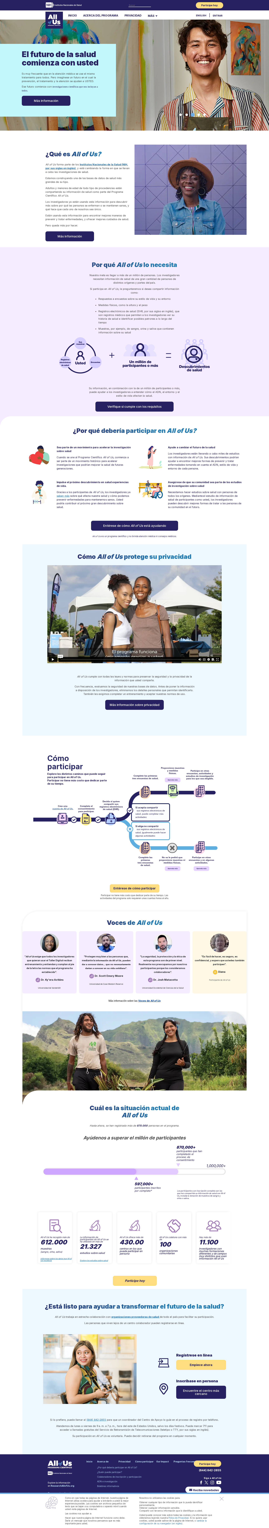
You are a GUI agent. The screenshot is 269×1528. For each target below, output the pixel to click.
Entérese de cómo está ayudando (134, 526)
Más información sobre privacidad (134, 705)
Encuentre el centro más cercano (201, 1392)
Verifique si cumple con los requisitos (134, 406)
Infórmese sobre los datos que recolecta (56, 1259)
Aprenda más (173, 780)
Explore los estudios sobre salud (94, 1260)
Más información (69, 236)
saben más (63, 495)
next (233, 1237)
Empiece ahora (201, 1365)
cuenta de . (62, 808)
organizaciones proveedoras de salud (135, 1316)
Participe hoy (135, 1281)
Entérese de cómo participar (134, 888)
